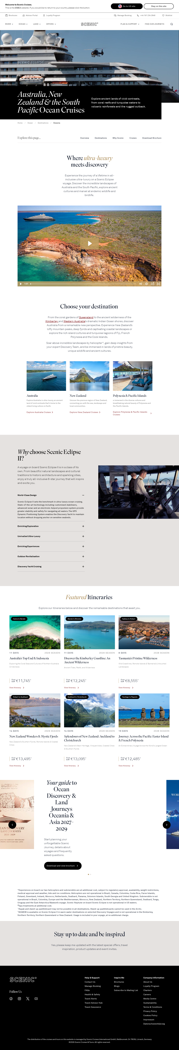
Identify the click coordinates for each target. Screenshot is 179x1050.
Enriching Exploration (28, 526)
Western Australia (74, 321)
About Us (147, 982)
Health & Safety (92, 994)
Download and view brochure (118, 834)
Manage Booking (124, 16)
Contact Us (90, 982)
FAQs (87, 990)
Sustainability (150, 1003)
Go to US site (129, 6)
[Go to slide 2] (90, 874)
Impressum (148, 1019)
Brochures (13, 16)
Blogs (117, 986)
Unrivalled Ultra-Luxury (29, 536)
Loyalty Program (53, 16)
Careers (147, 994)
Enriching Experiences (28, 546)
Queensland (86, 317)
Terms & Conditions (152, 1007)
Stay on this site (158, 6)
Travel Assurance (93, 1007)
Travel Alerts (91, 998)
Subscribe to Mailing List (126, 990)
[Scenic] (89, 24)
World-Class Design (27, 495)
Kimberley (51, 321)
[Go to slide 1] (88, 874)
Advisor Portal (32, 16)
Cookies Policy (150, 1015)
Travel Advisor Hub (94, 1003)
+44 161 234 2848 (147, 16)
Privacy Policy (150, 1011)
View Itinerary (15, 688)
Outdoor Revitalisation (28, 556)
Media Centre (149, 998)
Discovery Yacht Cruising (29, 566)
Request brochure (113, 844)
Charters (147, 990)
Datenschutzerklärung (154, 1024)
